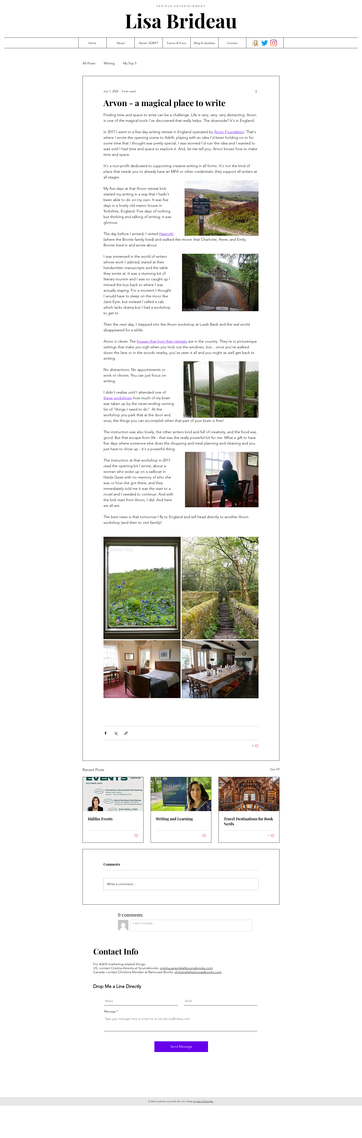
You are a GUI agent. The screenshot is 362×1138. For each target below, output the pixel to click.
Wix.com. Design (185, 1101)
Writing (109, 63)
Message (110, 1011)
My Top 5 (129, 63)
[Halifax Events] (113, 794)
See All (274, 769)
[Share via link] (126, 733)
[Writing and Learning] (181, 794)
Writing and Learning (174, 818)
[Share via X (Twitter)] (116, 733)
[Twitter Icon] (264, 43)
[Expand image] (142, 588)
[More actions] (256, 91)
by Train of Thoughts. (203, 1101)
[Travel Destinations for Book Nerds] (249, 794)
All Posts (89, 63)
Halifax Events (100, 818)
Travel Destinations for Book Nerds (248, 821)
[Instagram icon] (273, 43)
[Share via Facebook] (105, 733)
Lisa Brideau (181, 20)
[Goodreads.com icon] (255, 43)
